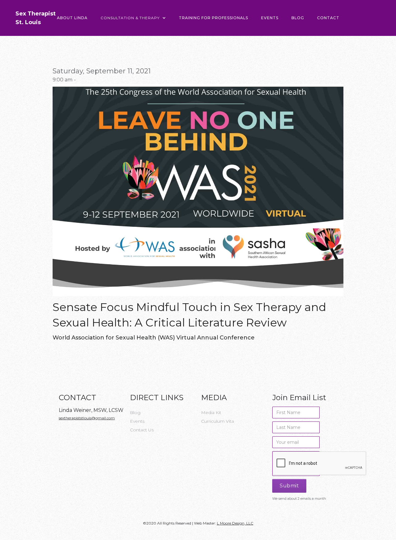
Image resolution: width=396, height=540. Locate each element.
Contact (328, 17)
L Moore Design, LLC (235, 523)
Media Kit (211, 412)
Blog (297, 17)
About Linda (72, 17)
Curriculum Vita (217, 421)
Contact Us (142, 429)
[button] (133, 18)
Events (269, 17)
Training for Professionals (213, 17)
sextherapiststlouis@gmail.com (87, 418)
